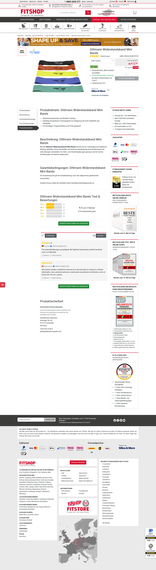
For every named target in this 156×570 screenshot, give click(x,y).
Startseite (20, 35)
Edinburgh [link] (50, 499)
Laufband (105, 469)
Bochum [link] (45, 478)
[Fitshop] (32, 12)
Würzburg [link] (22, 494)
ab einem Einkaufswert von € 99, (103, 78)
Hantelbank (106, 482)
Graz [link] (20, 472)
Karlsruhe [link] (44, 484)
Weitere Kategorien (128, 19)
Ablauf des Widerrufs (86, 481)
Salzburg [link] (44, 472)
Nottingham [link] (44, 501)
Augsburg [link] (28, 478)
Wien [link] (49, 472)
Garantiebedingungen (27, 119)
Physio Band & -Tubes (62, 35)
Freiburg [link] (48, 482)
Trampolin (105, 477)
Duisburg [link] (30, 482)
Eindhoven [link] (46, 507)
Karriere (39, 1)
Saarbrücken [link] (23, 491)
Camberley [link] (42, 499)
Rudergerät (106, 472)
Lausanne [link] (30, 515)
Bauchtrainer (106, 508)
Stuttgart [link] (38, 491)
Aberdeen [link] (22, 499)
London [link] (28, 501)
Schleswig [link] (31, 491)
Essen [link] (35, 482)
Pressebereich (83, 491)
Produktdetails (24, 110)
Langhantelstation (108, 503)
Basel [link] (21, 515)
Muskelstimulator (108, 516)
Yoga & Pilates (49, 35)
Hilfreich (46, 255)
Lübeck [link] (36, 487)
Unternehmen (24, 1)
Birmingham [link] (35, 499)
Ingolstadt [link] (36, 484)
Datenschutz (83, 473)
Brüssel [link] (29, 520)
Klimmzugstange (107, 513)
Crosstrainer (106, 464)
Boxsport (105, 490)
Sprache (121, 1)
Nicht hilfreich (56, 255)
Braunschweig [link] (29, 480)
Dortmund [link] (44, 480)
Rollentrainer (106, 498)
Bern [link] (25, 515)
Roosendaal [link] (23, 509)
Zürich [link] (36, 515)
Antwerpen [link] (22, 520)
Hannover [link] (29, 484)
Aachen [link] (21, 478)
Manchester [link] (35, 501)
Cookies (63, 476)
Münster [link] (22, 489)
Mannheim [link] (42, 487)
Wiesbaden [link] (45, 491)
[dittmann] (34, 51)
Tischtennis (106, 479)
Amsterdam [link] (23, 507)
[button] (22, 52)
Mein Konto (130, 1)
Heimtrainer (106, 495)
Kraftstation (106, 474)
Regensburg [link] (36, 489)
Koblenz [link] (22, 487)
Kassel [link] (50, 484)
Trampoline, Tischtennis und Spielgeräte (72, 19)
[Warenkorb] (135, 13)
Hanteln (105, 487)
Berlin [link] (34, 478)
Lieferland (112, 1)
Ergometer (105, 467)
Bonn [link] (50, 478)
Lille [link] (20, 525)
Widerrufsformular (67, 481)
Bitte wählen (96, 61)
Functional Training (108, 506)
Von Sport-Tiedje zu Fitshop (28, 429)
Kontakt (45, 1)
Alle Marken (106, 523)
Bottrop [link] (21, 480)
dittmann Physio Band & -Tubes (80, 35)
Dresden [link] (50, 480)
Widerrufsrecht (84, 478)
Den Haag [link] (39, 507)
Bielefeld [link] (39, 478)
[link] (115, 145)
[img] (108, 90)
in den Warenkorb (127, 78)
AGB (62, 473)
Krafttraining (45, 19)
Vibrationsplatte (107, 518)
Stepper (104, 500)
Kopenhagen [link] (23, 531)
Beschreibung (24, 115)
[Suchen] (88, 12)
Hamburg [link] (22, 484)
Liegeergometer (107, 493)
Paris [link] (24, 525)
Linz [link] (39, 472)
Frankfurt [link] (41, 482)
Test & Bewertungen (26, 124)
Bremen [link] (37, 480)
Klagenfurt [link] (33, 472)
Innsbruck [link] (26, 472)
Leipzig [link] (31, 487)
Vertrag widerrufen (78, 462)
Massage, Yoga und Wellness (104, 19)
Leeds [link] (28, 499)
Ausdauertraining (27, 19)
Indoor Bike (106, 485)
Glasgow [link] (22, 501)
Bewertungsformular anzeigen (74, 223)
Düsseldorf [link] (22, 482)
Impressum (32, 1)
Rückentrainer (107, 511)
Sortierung (50, 236)
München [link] (50, 487)
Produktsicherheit (25, 128)
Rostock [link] (43, 489)
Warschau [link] (22, 536)
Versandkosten (66, 478)
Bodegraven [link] (32, 507)
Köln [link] (26, 487)
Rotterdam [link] (31, 509)
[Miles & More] (127, 447)
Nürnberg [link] (28, 489)
